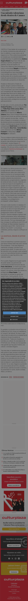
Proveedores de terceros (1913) (13, 294)
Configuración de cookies (7, 309)
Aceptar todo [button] (14, 312)
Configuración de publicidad (8, 306)
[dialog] (14, 300)
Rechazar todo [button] (14, 316)
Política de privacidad (17, 309)
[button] (14, 319)
